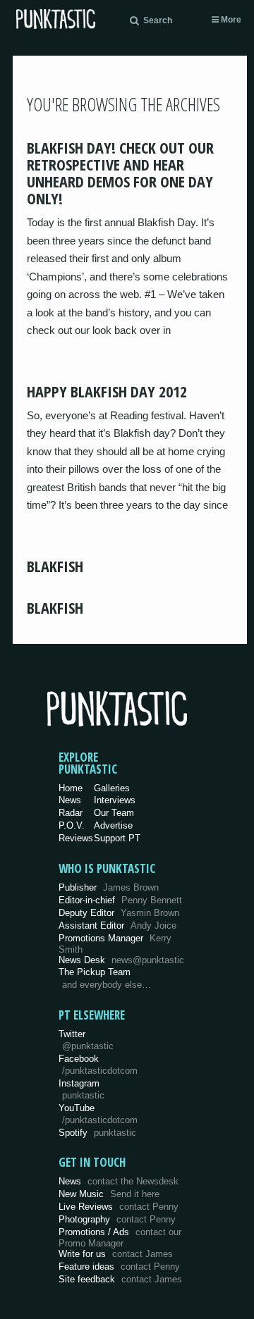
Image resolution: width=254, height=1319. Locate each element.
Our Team (114, 812)
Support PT (117, 838)
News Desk (121, 960)
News (70, 800)
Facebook (98, 1064)
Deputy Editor (119, 913)
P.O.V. (72, 825)
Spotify (97, 1132)
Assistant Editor (117, 925)
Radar (71, 812)
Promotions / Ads (120, 1238)
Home (71, 788)
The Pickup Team (95, 972)
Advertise (113, 825)
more (230, 20)
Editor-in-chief (120, 900)
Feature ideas (119, 1266)
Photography (117, 1219)
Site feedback (120, 1279)
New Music (109, 1194)
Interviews (114, 800)
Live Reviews (119, 1206)
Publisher (109, 887)
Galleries (112, 788)
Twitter (86, 1040)
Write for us (116, 1254)
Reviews (76, 838)
